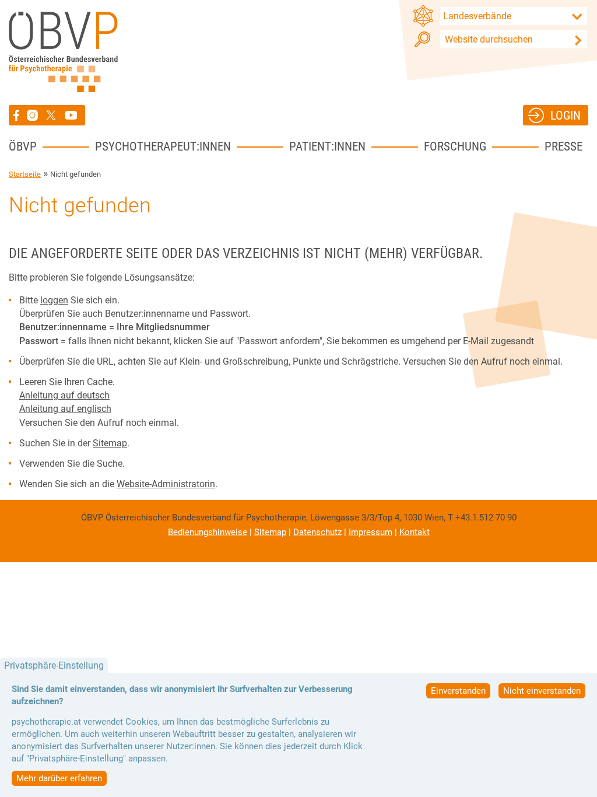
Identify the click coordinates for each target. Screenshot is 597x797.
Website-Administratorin (166, 484)
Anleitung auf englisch (65, 408)
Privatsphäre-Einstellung (54, 665)
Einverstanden (458, 691)
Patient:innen (327, 146)
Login (565, 115)
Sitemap (110, 443)
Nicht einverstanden (542, 691)
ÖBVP (23, 146)
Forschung (455, 146)
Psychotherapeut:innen (163, 146)
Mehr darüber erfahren (59, 778)
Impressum (370, 532)
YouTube (72, 115)
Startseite (25, 174)
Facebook (17, 115)
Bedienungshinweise (207, 532)
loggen (54, 300)
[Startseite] (63, 52)
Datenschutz (317, 532)
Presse (563, 146)
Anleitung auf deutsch (64, 395)
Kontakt (414, 532)
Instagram (34, 115)
